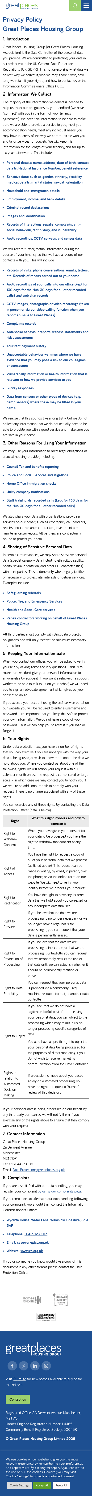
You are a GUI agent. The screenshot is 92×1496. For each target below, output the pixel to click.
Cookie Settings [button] (19, 1485)
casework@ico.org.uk (33, 1242)
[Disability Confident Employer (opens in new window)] (46, 1317)
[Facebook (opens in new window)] (12, 1365)
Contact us (17, 1399)
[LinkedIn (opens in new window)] (35, 1365)
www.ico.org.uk (32, 1250)
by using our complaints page (59, 1191)
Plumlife (19, 1379)
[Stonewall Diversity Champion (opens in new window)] (60, 1299)
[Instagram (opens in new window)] (46, 1365)
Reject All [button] (61, 1485)
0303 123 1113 (36, 1234)
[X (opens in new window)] (23, 1365)
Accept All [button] (42, 1485)
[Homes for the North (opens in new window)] (32, 1299)
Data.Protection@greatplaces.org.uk (39, 1169)
